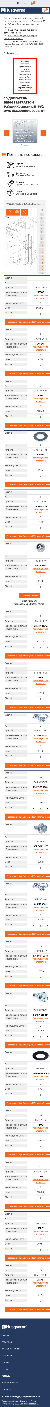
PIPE (40, 677)
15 (42, 263)
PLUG (40, 1125)
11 (42, 249)
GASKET (41, 1279)
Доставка (17, 3)
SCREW (40, 343)
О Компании (7, 1356)
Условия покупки (10, 1383)
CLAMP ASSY (40, 735)
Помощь (6, 1376)
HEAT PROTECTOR (40, 955)
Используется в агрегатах (41, 297)
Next (43, 133)
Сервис (5, 1369)
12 (42, 252)
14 (42, 259)
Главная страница (12, 18)
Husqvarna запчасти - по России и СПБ (26, 21)
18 (42, 273)
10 (42, 245)
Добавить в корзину (29, 595)
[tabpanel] (25, 132)
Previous (6, 133)
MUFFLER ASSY (40, 787)
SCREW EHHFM (40, 1015)
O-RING (40, 1176)
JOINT (40, 1228)
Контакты (25, 3)
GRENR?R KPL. (41, 626)
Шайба (40, 454)
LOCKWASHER (41, 506)
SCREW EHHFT (40, 846)
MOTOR (40, 292)
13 (42, 256)
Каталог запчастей (34, 18)
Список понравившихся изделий (32, 3)
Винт (40, 395)
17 (42, 270)
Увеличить (25, 144)
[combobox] (25, 204)
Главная (5, 1335)
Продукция (7, 1342)
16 (42, 266)
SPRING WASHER (40, 1073)
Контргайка (40, 565)
